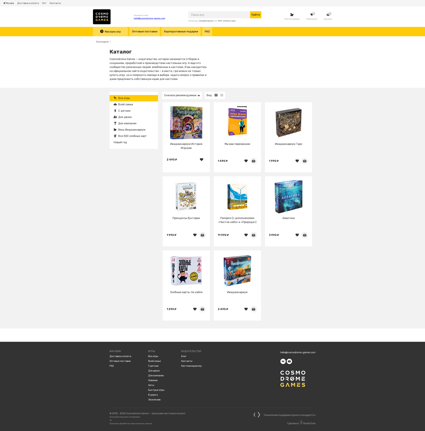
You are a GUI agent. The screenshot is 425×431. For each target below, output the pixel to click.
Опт (44, 3)
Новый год (120, 142)
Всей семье (125, 104)
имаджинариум (206, 21)
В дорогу (153, 394)
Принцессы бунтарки (186, 218)
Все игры (124, 98)
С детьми (124, 110)
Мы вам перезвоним (237, 144)
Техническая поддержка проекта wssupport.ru (289, 415)
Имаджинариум (237, 292)
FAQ (207, 31)
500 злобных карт (227, 21)
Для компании (127, 123)
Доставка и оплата (28, 3)
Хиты (151, 385)
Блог (183, 356)
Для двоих (125, 117)
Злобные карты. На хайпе (186, 292)
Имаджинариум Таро (288, 144)
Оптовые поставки (144, 31)
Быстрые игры (156, 390)
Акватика (288, 218)
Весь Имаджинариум (131, 129)
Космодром (102, 41)
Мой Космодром (292, 19)
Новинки (153, 380)
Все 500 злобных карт (132, 136)
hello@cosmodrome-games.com (149, 18)
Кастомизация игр (191, 366)
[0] (311, 14)
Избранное (311, 19)
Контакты (55, 3)
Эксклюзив (154, 399)
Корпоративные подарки (181, 31)
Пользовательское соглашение (125, 417)
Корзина (328, 19)
